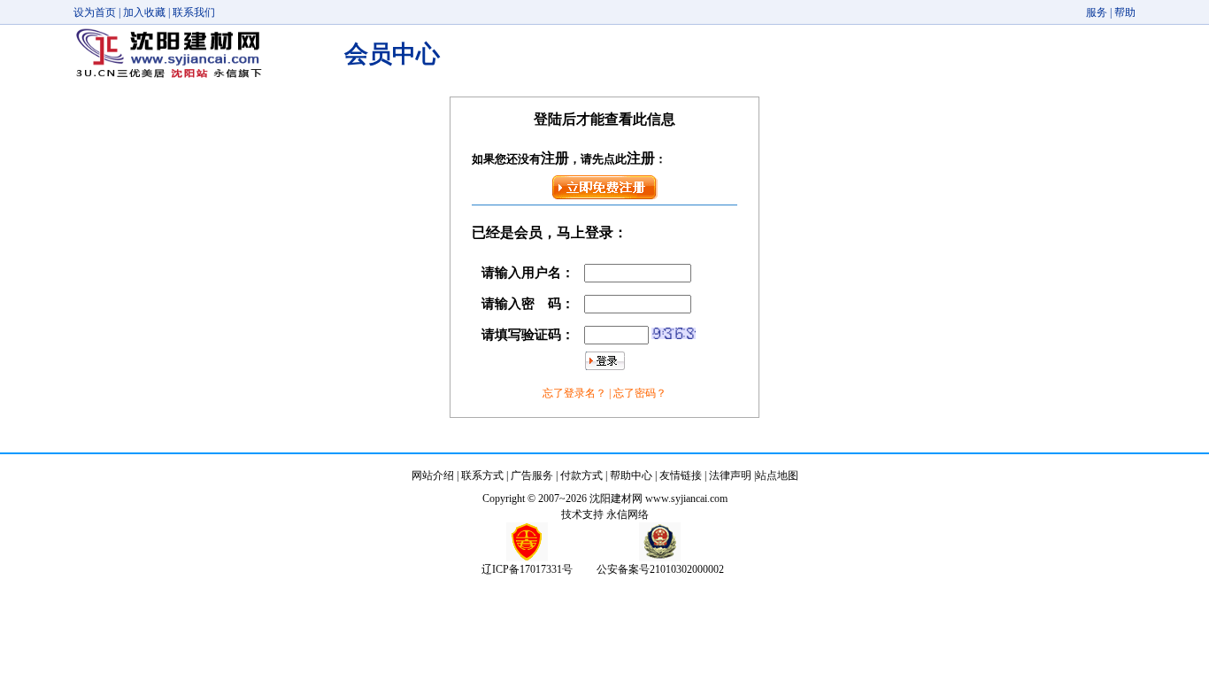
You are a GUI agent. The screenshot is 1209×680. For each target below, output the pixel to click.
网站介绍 (433, 475)
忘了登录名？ (576, 393)
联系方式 (482, 475)
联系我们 (194, 12)
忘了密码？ (639, 393)
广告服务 (532, 475)
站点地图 (777, 475)
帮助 (1125, 12)
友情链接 (680, 475)
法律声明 (730, 475)
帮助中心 (631, 475)
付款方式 (581, 475)
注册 (555, 158)
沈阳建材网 (616, 498)
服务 (1096, 12)
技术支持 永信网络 (605, 514)
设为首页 (94, 12)
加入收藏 (144, 12)
